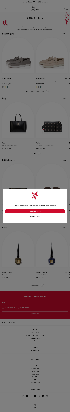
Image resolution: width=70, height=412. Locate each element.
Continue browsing (35, 216)
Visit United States (35, 211)
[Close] (64, 192)
